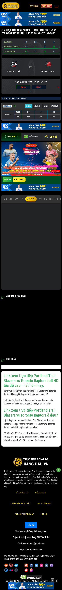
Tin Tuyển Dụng (44, 503)
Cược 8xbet (46, 6)
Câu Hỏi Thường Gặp (24, 514)
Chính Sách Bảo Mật (20, 503)
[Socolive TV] (10, 5)
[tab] (11, 137)
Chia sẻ (53, 136)
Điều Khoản (40, 492)
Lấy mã (31, 525)
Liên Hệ (44, 514)
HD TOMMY (19, 179)
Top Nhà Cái (34, 6)
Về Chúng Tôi (22, 492)
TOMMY (7, 179)
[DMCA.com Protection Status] (31, 577)
